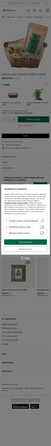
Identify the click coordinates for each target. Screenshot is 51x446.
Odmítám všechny (25, 249)
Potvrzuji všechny (25, 242)
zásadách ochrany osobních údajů (16, 203)
